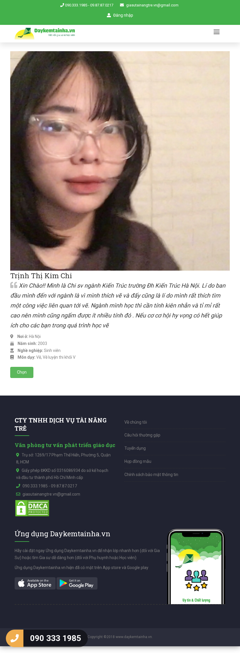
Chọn (22, 372)
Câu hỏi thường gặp (142, 435)
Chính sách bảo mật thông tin (151, 474)
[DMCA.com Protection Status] (32, 508)
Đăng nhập (122, 15)
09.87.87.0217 (101, 5)
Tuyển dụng (135, 448)
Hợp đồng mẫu (137, 461)
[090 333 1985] (14, 638)
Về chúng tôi (135, 422)
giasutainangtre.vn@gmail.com (152, 5)
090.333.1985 (76, 5)
